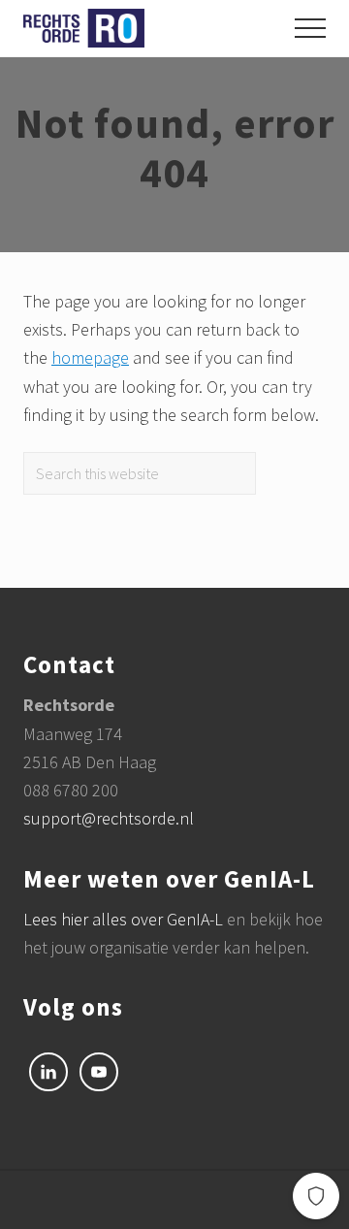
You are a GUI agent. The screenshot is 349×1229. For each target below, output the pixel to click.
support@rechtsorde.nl (108, 818)
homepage (90, 357)
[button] (310, 28)
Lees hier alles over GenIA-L (125, 919)
